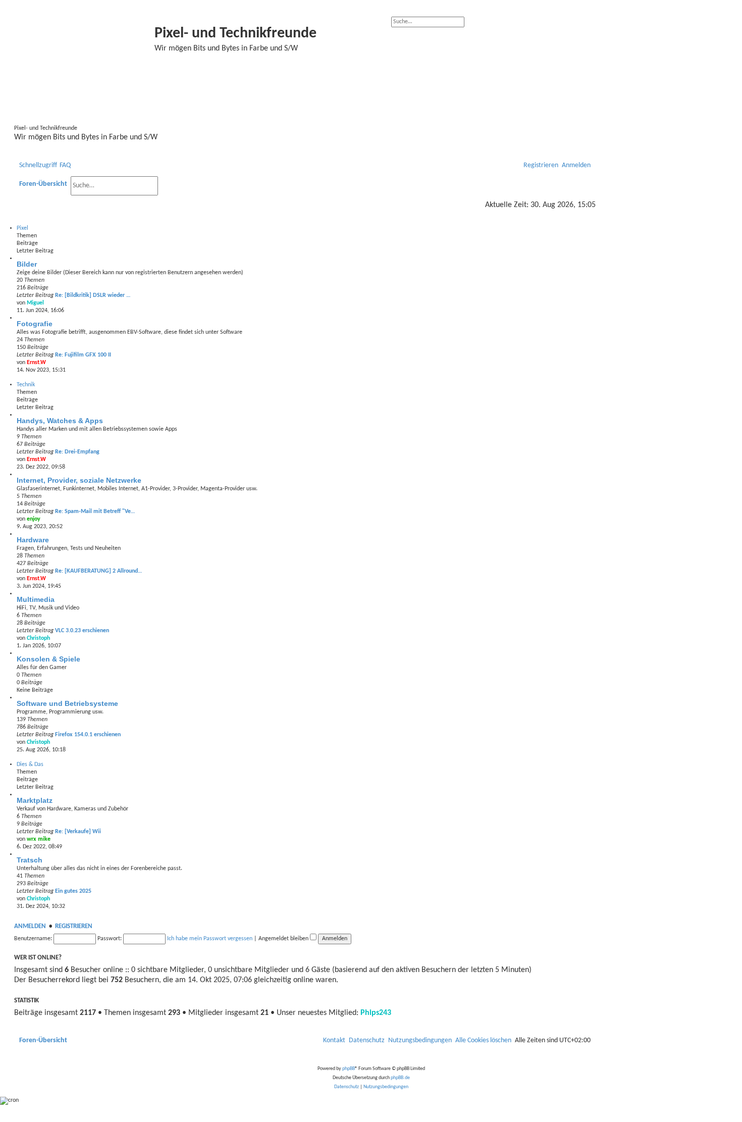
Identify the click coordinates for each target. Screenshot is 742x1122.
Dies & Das (30, 764)
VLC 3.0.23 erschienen (82, 631)
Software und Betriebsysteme (67, 703)
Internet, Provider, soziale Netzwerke (79, 480)
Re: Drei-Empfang (77, 452)
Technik (26, 385)
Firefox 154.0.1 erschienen (88, 735)
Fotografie (34, 324)
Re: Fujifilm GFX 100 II (83, 355)
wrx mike (38, 839)
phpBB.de (400, 1078)
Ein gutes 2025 (73, 891)
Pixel (22, 228)
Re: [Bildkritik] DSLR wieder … (93, 295)
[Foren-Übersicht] (85, 65)
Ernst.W (36, 363)
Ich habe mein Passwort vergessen (209, 939)
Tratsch (29, 860)
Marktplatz (34, 800)
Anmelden (30, 927)
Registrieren (73, 927)
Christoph (38, 638)
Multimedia (36, 599)
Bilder (27, 264)
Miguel (35, 303)
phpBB (348, 1069)
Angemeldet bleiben (284, 939)
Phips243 (375, 1013)
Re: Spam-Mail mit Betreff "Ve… (95, 511)
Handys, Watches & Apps (60, 421)
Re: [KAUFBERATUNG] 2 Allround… (98, 571)
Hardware (33, 540)
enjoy (33, 519)
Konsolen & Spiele (48, 659)
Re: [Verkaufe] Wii (78, 832)
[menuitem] (65, 166)
